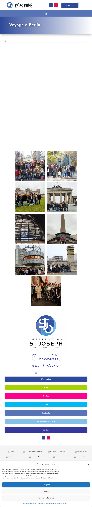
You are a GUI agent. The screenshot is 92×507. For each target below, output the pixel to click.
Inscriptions (69, 5)
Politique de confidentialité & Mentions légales (52, 503)
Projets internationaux (46, 421)
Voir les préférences (46, 498)
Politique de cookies (29, 503)
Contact (46, 430)
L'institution (46, 379)
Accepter (46, 484)
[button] (88, 464)
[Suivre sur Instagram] (56, 5)
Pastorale (46, 413)
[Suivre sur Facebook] (51, 5)
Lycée (46, 404)
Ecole (46, 387)
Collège (46, 396)
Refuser (46, 491)
